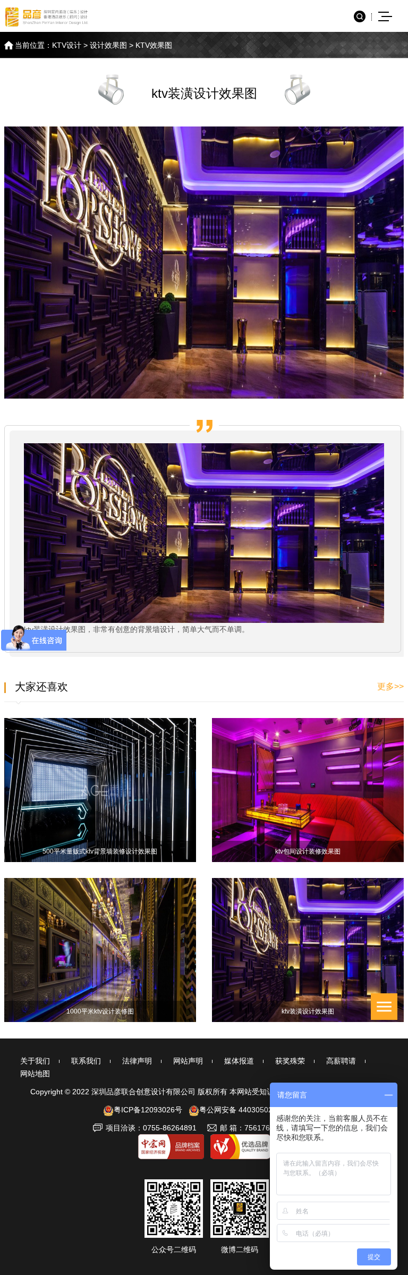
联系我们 (86, 1061)
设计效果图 (108, 45)
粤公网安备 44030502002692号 (252, 1109)
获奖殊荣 (290, 1061)
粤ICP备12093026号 (148, 1109)
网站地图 (35, 1073)
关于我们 (35, 1061)
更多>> (390, 686)
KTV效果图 (153, 45)
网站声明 (188, 1061)
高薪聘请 (341, 1061)
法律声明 (137, 1061)
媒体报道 (239, 1061)
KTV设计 (66, 45)
